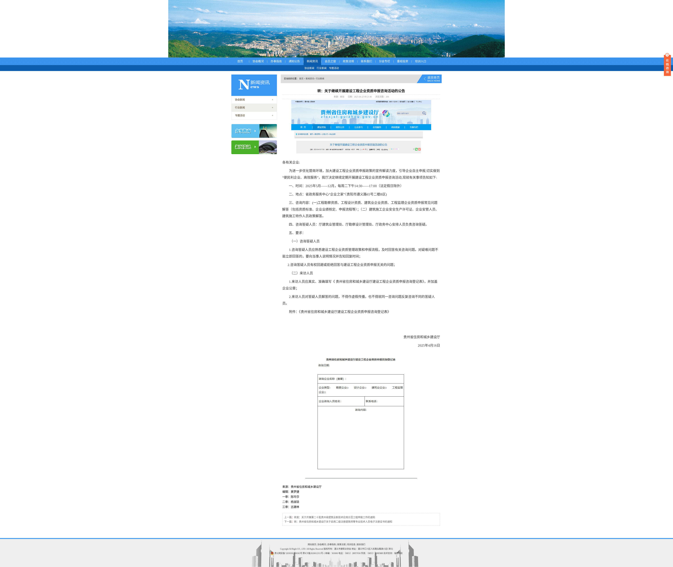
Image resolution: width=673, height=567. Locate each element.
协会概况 (258, 61)
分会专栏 (384, 61)
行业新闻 (322, 68)
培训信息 (351, 544)
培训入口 (420, 61)
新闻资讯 (312, 61)
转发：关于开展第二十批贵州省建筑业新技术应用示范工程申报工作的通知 (334, 517)
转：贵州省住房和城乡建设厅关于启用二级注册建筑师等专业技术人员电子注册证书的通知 (343, 521)
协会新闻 (309, 68)
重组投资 (402, 61)
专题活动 (334, 68)
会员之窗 (330, 61)
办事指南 (276, 61)
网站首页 (312, 544)
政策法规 (348, 61)
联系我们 (366, 61)
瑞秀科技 (398, 553)
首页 (240, 61)
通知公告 (294, 61)
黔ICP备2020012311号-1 (314, 553)
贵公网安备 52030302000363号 (288, 553)
